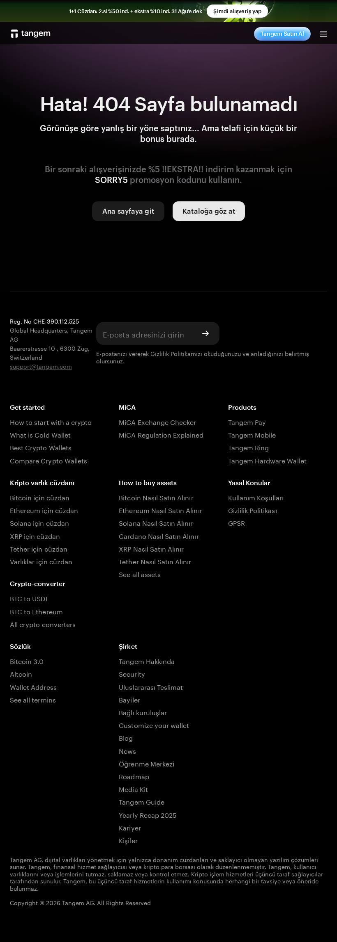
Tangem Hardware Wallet (267, 460)
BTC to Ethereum (36, 611)
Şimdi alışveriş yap (237, 11)
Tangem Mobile (252, 434)
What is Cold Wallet (40, 434)
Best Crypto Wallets (41, 447)
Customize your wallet (154, 724)
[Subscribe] (205, 333)
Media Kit (133, 788)
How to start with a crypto (51, 421)
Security (132, 673)
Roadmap (134, 776)
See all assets (140, 573)
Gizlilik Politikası (252, 509)
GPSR (236, 522)
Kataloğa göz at (208, 211)
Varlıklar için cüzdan (41, 561)
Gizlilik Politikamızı (176, 353)
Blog (126, 737)
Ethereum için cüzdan (44, 509)
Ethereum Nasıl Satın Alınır (160, 509)
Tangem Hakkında (147, 660)
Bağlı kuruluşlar (143, 712)
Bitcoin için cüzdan (39, 497)
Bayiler (129, 699)
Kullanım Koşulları (256, 497)
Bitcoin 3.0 (27, 660)
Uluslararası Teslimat (151, 686)
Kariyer (130, 827)
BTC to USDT (29, 598)
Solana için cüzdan (39, 522)
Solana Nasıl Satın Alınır (156, 522)
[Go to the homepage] (31, 33)
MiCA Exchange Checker (157, 421)
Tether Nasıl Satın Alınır (155, 561)
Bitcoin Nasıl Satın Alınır (156, 497)
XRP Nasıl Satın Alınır (151, 548)
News (127, 750)
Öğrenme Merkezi (146, 763)
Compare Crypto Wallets (48, 460)
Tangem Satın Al (282, 33)
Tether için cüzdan (38, 548)
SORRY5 (111, 180)
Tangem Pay (247, 421)
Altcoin (21, 673)
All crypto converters (43, 623)
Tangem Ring (248, 447)
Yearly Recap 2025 (148, 814)
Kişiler (128, 840)
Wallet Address (33, 686)
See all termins (33, 699)
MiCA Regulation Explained (161, 434)
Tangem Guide (141, 801)
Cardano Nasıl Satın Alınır (159, 535)
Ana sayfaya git (128, 211)
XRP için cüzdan (35, 535)
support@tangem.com (41, 365)
